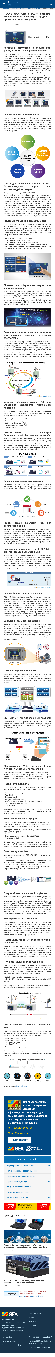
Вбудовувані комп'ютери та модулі (21, 1166)
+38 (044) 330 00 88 (41, 1347)
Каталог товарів (27, 1159)
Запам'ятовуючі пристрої (17, 1197)
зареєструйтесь (36, 1296)
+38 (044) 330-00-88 (21, 1128)
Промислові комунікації (17, 1181)
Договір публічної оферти (12, 1345)
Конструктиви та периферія (18, 1192)
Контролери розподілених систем (21, 1176)
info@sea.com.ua (20, 1133)
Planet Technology (21, 1086)
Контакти (32, 1321)
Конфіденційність (9, 1341)
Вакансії (32, 1317)
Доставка (32, 1325)
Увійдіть (22, 1296)
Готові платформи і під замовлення (22, 1171)
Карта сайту (7, 1337)
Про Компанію (35, 1314)
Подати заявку (20, 1139)
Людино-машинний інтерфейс (19, 1187)
